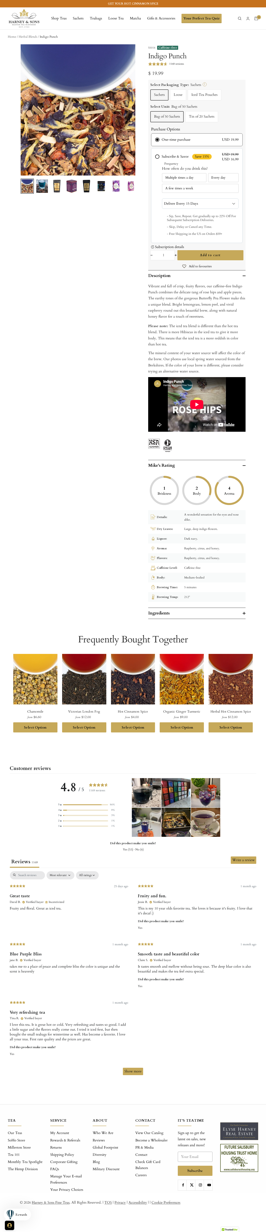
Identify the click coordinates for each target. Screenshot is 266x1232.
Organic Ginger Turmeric (181, 711)
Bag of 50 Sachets (167, 116)
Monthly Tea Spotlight (25, 1161)
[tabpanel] (133, 975)
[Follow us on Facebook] (183, 1185)
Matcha (135, 18)
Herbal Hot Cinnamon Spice (231, 711)
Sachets (78, 18)
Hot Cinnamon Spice (133, 711)
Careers (141, 1175)
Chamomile (35, 711)
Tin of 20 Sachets (201, 116)
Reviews (99, 1140)
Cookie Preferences (165, 1202)
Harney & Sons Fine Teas (51, 1202)
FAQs (54, 1169)
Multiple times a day (179, 177)
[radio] (197, 139)
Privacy (120, 1202)
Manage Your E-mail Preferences (66, 1179)
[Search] (239, 18)
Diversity (100, 1154)
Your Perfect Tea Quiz (201, 18)
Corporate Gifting (64, 1161)
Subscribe (195, 1170)
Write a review (243, 860)
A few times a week (179, 188)
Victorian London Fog (84, 711)
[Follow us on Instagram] (200, 1185)
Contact (141, 1154)
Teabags (96, 18)
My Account (59, 1133)
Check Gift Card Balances (147, 1164)
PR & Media (144, 1147)
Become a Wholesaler (151, 1140)
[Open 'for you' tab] (9, 1225)
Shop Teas (59, 18)
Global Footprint (105, 1147)
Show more (133, 1071)
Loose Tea (116, 18)
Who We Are (103, 1133)
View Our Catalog (149, 1133)
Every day (218, 177)
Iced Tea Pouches (204, 94)
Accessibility (138, 1202)
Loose (178, 94)
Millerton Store (19, 1147)
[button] (86, 804)
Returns (56, 1147)
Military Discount (106, 1169)
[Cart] (256, 18)
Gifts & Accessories (161, 18)
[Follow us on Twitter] (191, 1185)
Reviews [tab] (24, 861)
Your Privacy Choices (66, 1189)
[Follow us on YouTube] (209, 1185)
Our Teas (15, 1133)
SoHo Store (16, 1140)
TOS (108, 1202)
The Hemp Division (23, 1169)
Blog (96, 1161)
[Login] (248, 18)
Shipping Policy (62, 1154)
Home (12, 37)
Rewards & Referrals (65, 1140)
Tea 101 (14, 1154)
